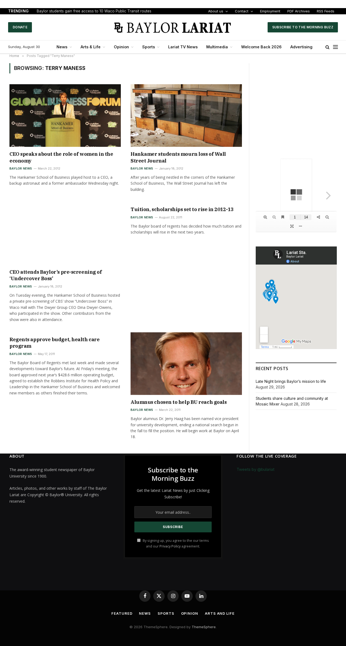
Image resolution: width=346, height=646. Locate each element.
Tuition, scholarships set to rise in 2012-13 (182, 209)
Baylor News (20, 168)
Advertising (301, 47)
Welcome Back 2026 (261, 47)
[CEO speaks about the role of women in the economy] (65, 115)
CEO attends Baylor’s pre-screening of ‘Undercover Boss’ (55, 275)
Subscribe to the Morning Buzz (302, 27)
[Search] (327, 47)
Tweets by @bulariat (255, 469)
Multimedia (217, 47)
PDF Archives (298, 11)
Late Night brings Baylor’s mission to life (291, 381)
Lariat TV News (183, 47)
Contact (241, 11)
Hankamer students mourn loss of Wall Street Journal (178, 157)
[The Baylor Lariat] (173, 27)
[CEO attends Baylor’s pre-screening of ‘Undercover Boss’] (65, 233)
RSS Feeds (325, 11)
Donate (20, 27)
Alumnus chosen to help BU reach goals (179, 402)
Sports (148, 47)
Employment (270, 11)
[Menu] (335, 47)
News (61, 47)
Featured (121, 613)
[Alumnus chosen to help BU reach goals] (186, 363)
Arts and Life (220, 613)
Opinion (121, 47)
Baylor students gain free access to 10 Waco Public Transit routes (94, 11)
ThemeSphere (204, 627)
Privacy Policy (170, 546)
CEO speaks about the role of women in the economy (61, 157)
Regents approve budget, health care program (54, 342)
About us (215, 11)
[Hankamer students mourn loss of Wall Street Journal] (186, 115)
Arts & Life (91, 47)
